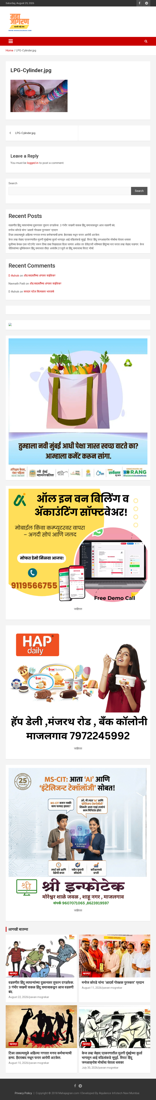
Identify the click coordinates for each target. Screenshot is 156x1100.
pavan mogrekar (39, 997)
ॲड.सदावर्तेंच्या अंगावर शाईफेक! (39, 275)
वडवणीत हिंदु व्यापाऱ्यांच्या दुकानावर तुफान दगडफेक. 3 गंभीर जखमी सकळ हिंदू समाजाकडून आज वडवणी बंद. (62, 225)
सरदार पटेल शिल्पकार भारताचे (39, 291)
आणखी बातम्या (18, 929)
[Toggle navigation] (11, 41)
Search (13, 183)
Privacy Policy (23, 1093)
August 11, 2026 (91, 987)
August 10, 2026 (18, 1062)
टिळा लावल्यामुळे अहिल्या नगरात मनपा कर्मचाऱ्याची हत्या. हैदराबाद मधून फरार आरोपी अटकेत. (54, 235)
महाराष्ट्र (13, 973)
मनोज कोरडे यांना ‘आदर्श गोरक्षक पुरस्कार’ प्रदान (33, 230)
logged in (32, 163)
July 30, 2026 (90, 1067)
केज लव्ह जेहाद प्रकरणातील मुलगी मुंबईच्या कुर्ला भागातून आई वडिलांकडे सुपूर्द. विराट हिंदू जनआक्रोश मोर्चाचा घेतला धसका (70, 239)
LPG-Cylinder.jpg (25, 133)
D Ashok (14, 275)
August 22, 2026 (18, 997)
